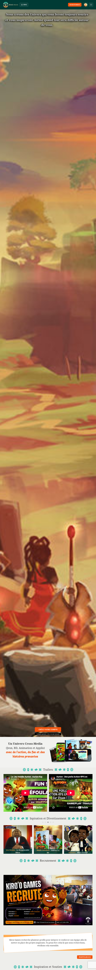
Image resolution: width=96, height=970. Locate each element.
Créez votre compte (48, 729)
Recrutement (75, 5)
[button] (91, 5)
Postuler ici (85, 957)
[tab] (42, 822)
